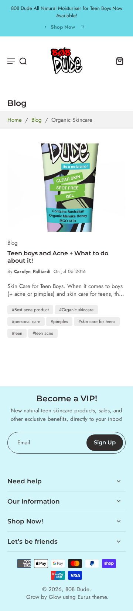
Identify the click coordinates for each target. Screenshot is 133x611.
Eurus (84, 597)
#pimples (59, 321)
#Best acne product (30, 309)
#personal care (26, 321)
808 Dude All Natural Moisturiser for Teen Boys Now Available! (66, 11)
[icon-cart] (117, 60)
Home (14, 120)
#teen (17, 333)
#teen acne (43, 333)
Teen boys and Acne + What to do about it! (57, 257)
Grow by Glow (43, 597)
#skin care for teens (96, 321)
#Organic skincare (76, 309)
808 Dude (77, 589)
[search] (23, 60)
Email (23, 443)
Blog (36, 120)
